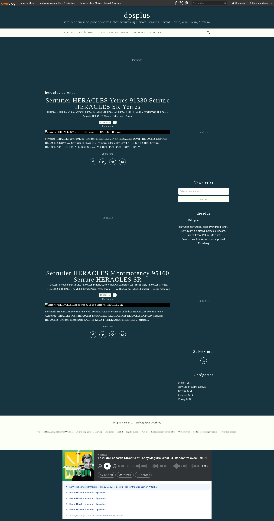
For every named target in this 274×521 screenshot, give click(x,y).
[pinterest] (186, 3)
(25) (184, 382)
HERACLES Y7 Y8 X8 (71, 289)
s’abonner (108, 475)
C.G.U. (145, 432)
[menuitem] (69, 33)
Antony (205, 239)
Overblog (156, 422)
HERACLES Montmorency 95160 (64, 285)
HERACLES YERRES (57, 112)
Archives (139, 33)
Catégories (86, 33)
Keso (122, 116)
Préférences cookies (228, 432)
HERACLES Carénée (157, 285)
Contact (155, 33)
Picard (93, 289)
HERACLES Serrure (91, 285)
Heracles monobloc (160, 289)
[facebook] (176, 3)
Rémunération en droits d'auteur (163, 432)
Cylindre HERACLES (105, 112)
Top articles (109, 432)
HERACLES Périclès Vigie (144, 112)
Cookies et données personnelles (205, 432)
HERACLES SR (123, 112)
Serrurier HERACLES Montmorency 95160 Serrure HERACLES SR (107, 276)
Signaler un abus (132, 432)
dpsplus (137, 15)
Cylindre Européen (141, 289)
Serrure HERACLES (85, 112)
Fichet (115, 116)
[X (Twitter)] (181, 3)
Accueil (69, 33)
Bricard (129, 116)
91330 (71, 112)
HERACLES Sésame (101, 116)
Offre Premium (184, 432)
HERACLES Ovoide (121, 289)
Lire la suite (107, 154)
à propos (145, 475)
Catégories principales (113, 33)
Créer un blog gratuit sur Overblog (89, 432)
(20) (184, 399)
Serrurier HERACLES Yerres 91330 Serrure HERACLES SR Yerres (108, 103)
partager (127, 475)
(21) (185, 395)
